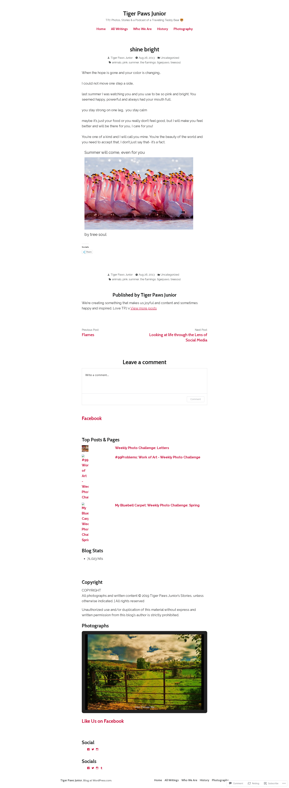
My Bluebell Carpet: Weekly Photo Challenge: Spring (157, 505)
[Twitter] (92, 749)
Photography (183, 29)
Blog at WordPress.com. (97, 780)
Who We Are (142, 29)
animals (116, 62)
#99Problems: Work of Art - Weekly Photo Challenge (157, 457)
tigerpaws (163, 62)
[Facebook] (88, 749)
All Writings (119, 29)
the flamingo (148, 62)
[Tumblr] (101, 768)
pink (125, 62)
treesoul (176, 62)
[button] (137, 700)
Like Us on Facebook (103, 721)
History (162, 29)
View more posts (143, 308)
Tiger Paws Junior (144, 13)
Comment (195, 399)
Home (101, 29)
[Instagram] (97, 749)
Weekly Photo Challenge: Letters (142, 448)
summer (134, 62)
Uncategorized (170, 57)
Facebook (92, 418)
